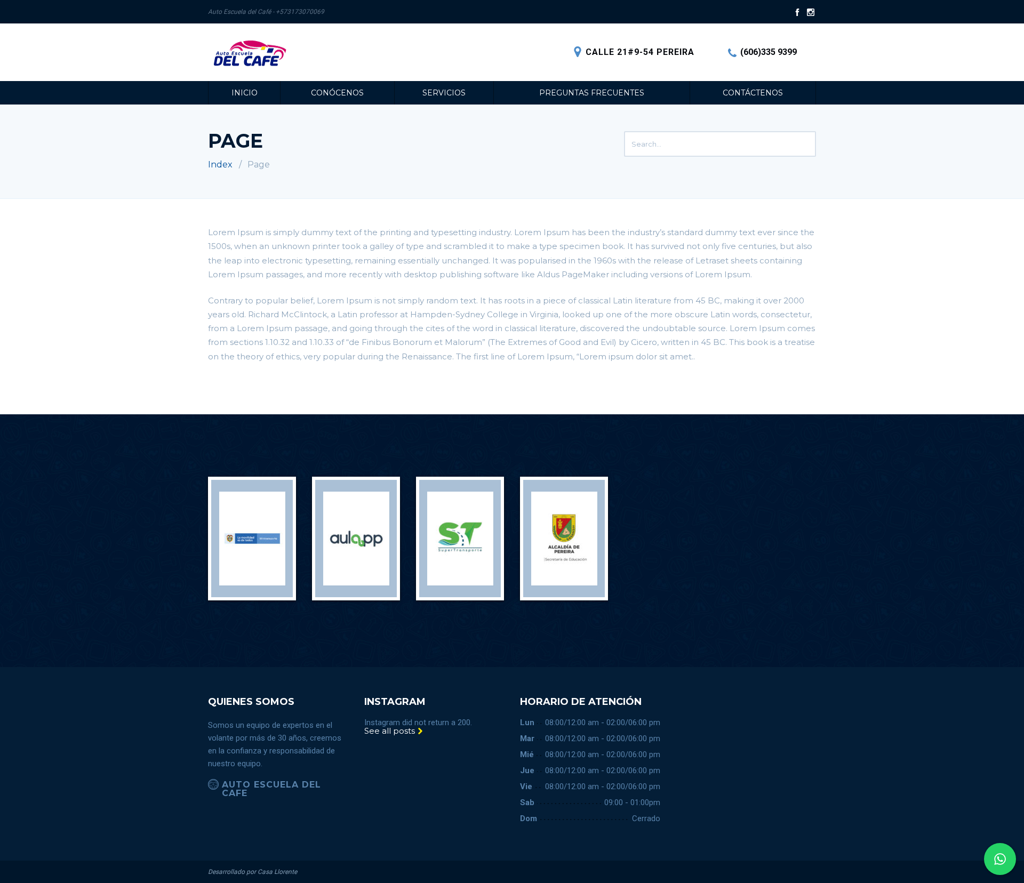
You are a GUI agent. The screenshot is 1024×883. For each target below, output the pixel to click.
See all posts (390, 731)
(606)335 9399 (768, 52)
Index (220, 164)
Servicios (444, 93)
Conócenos (337, 93)
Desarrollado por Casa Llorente (252, 872)
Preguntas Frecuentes (591, 93)
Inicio (244, 93)
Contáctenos (753, 93)
